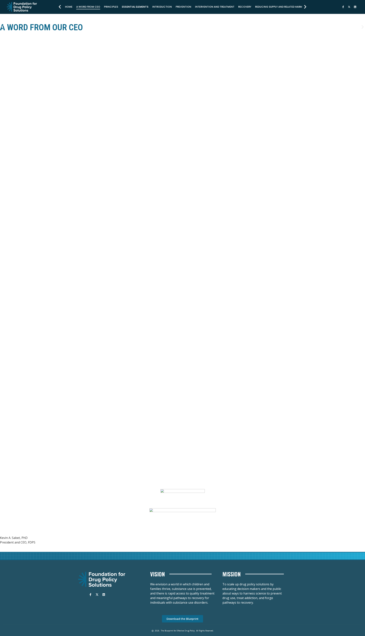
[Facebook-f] (343, 6)
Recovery (244, 7)
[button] (59, 6)
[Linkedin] (354, 6)
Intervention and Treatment (214, 7)
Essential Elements (135, 7)
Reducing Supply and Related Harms (279, 7)
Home (68, 7)
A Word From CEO (88, 7)
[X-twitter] (349, 6)
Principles (111, 7)
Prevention (183, 7)
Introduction (162, 7)
